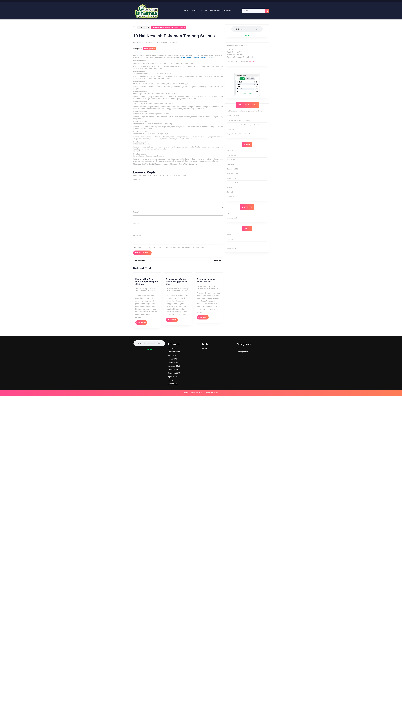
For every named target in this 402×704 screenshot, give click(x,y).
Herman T (151, 42)
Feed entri (230, 239)
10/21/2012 (173, 289)
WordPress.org (232, 248)
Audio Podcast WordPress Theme (195, 393)
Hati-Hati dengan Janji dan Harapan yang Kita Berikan (245, 111)
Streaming (228, 11)
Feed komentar (232, 244)
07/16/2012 (142, 289)
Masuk (229, 234)
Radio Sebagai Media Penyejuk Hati (239, 120)
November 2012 (232, 173)
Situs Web (137, 236)
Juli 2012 (230, 192)
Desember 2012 (232, 169)
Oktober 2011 (231, 196)
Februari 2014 (231, 164)
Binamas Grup (215, 11)
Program (203, 11)
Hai (228, 213)
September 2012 (232, 183)
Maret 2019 (231, 160)
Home (186, 11)
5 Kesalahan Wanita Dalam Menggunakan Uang (176, 281)
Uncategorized (143, 27)
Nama (136, 212)
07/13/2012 (139, 42)
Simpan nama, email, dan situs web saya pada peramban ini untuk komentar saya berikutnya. (169, 247)
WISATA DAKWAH (233, 115)
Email (136, 224)
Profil (194, 11)
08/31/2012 (204, 286)
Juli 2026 (230, 150)
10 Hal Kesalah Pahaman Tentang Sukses (196, 57)
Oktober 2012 (231, 178)
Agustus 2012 (231, 187)
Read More (141, 323)
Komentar (137, 180)
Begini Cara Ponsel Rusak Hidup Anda (239, 134)
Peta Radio (252, 61)
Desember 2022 (232, 155)
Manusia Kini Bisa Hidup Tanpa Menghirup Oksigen (147, 281)
